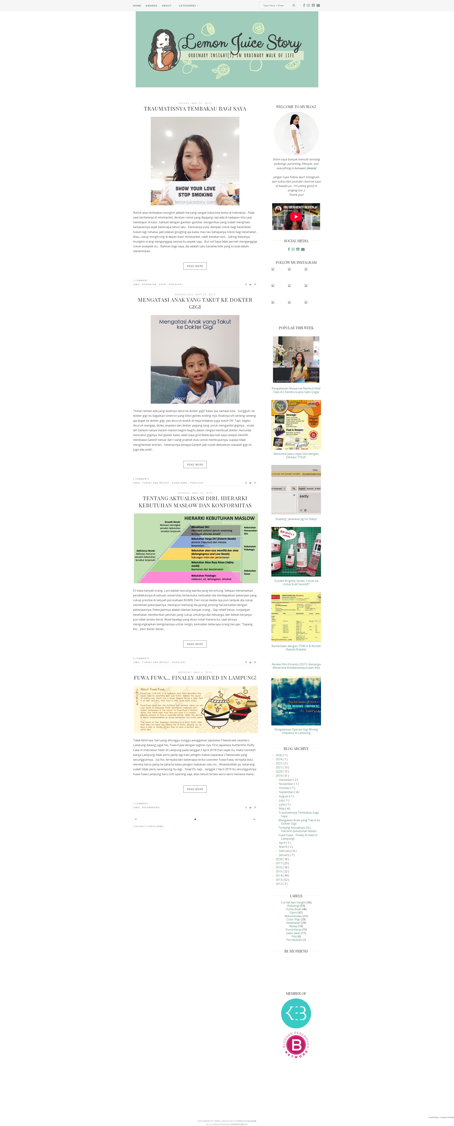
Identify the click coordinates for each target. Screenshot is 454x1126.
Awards (151, 5)
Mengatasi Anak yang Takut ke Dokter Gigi (195, 303)
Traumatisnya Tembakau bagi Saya (195, 108)
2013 (279, 880)
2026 (279, 755)
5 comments (141, 658)
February (285, 851)
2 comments (141, 479)
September (286, 792)
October (284, 788)
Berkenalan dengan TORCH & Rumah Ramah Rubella (296, 647)
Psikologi (175, 284)
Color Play (293, 919)
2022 (279, 763)
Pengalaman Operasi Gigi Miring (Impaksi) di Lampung (296, 731)
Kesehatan (149, 284)
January (284, 855)
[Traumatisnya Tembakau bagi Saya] (195, 205)
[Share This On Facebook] (246, 285)
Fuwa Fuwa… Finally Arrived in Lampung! (195, 677)
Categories (188, 5)
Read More (195, 266)
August (284, 796)
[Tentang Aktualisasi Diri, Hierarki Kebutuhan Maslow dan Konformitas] (196, 583)
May (282, 808)
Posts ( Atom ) (156, 826)
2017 (279, 863)
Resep (293, 926)
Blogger (251, 1121)
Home (137, 5)
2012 (279, 884)
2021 (279, 767)
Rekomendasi (151, 807)
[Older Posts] (254, 819)
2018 (279, 859)
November (286, 784)
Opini (163, 284)
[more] (311, 168)
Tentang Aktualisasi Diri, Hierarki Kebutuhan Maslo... (298, 829)
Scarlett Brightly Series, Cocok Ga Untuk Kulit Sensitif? (296, 582)
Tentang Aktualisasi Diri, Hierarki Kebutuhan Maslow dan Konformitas (195, 502)
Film (294, 936)
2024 (279, 759)
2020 (279, 771)
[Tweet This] (251, 285)
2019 (279, 776)
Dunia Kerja (293, 929)
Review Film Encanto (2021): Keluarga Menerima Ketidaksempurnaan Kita (296, 666)
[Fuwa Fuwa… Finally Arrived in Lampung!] (196, 733)
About (167, 5)
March (283, 847)
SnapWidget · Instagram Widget (441, 1117)
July (281, 800)
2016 (279, 867)
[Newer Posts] (136, 819)
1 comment (140, 280)
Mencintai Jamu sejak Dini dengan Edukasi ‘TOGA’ (296, 455)
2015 (279, 871)
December (286, 780)
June (282, 804)
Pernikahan (294, 940)
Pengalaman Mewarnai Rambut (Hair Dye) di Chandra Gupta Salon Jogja (296, 390)
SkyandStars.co (239, 1124)
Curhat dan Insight (156, 482)
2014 (279, 875)
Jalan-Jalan (293, 933)
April (282, 843)
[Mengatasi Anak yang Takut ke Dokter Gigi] (195, 403)
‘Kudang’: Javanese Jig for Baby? (296, 519)
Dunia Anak (180, 482)
